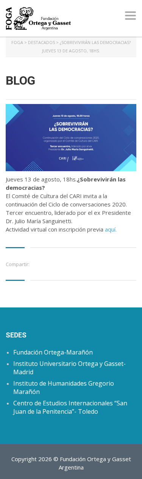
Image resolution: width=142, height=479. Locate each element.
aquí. (110, 229)
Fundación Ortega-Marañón (53, 352)
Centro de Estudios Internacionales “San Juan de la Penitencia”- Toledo (70, 407)
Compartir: (18, 264)
